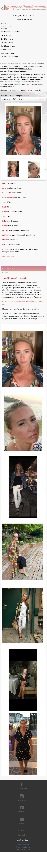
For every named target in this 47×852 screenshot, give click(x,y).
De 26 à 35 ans (7, 39)
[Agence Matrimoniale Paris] (23, 7)
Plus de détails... (8, 256)
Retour (42, 99)
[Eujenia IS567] (13, 169)
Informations (6, 26)
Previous (4, 325)
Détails (5, 273)
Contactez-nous (23, 19)
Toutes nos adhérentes (10, 32)
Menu (3, 23)
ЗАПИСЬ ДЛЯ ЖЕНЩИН (10, 57)
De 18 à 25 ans (6, 35)
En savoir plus (7, 268)
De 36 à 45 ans (7, 42)
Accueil (4, 28)
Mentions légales (23, 840)
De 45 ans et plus (8, 46)
